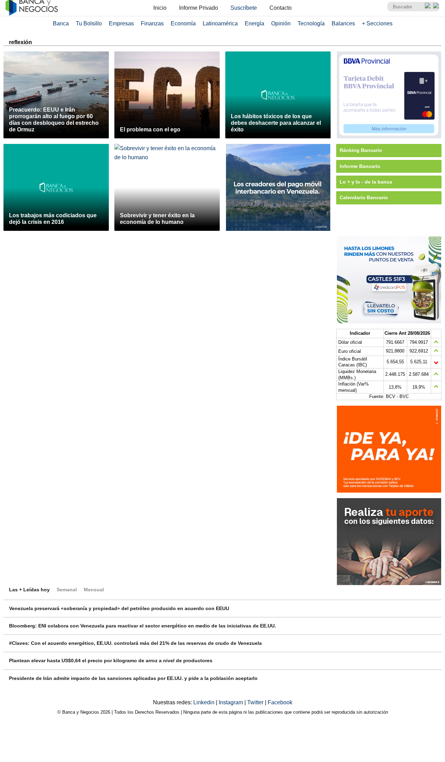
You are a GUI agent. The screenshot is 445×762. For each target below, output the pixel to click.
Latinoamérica (220, 23)
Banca (61, 23)
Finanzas (152, 23)
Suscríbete (243, 8)
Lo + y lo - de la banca (366, 182)
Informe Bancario (360, 166)
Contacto (280, 8)
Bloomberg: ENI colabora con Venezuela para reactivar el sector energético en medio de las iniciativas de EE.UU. (142, 626)
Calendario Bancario (364, 197)
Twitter (256, 702)
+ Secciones (377, 23)
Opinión (281, 23)
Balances (343, 23)
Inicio (160, 8)
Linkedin (204, 702)
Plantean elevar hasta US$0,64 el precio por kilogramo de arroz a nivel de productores (110, 660)
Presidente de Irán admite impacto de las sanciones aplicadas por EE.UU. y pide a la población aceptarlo (133, 678)
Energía (254, 23)
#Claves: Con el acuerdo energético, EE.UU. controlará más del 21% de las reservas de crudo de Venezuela (135, 643)
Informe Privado (198, 8)
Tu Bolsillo (89, 23)
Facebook (280, 702)
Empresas (121, 23)
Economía (183, 23)
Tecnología (311, 23)
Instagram (231, 702)
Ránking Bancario (361, 150)
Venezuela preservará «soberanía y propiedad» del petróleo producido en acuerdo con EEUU (119, 608)
